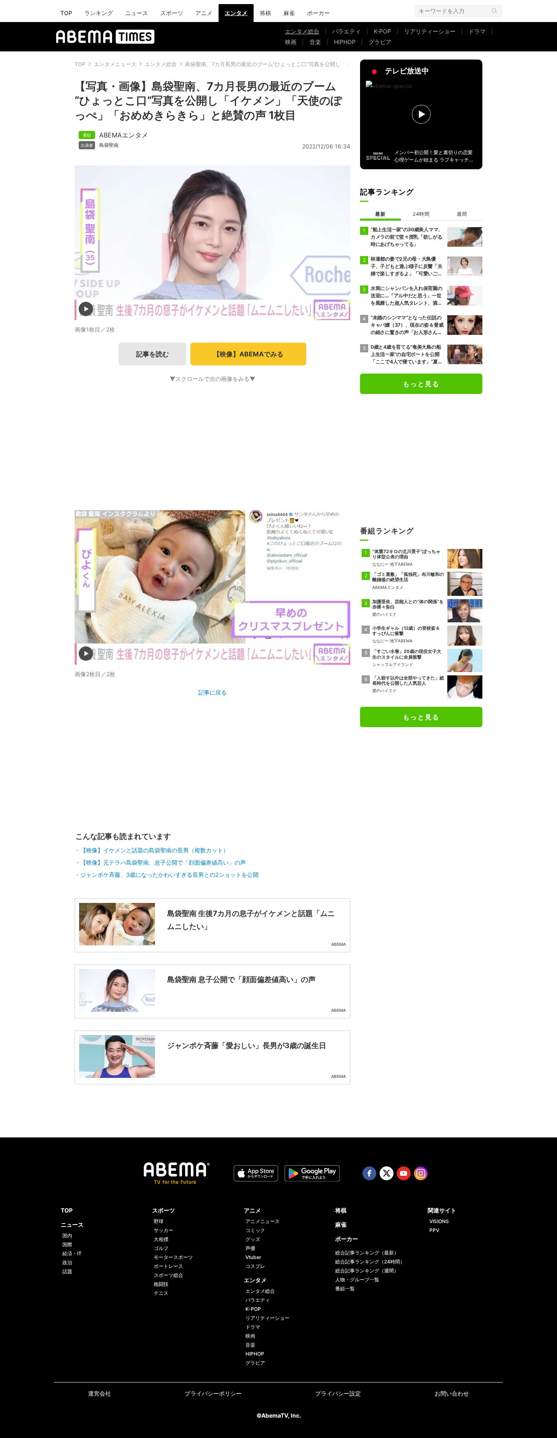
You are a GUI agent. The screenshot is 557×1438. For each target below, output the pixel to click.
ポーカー (318, 12)
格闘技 (161, 1284)
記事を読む (152, 354)
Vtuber (253, 1257)
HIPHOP (345, 41)
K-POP (382, 31)
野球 (159, 1221)
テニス (161, 1293)
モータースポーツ (173, 1257)
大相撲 (161, 1239)
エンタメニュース (115, 64)
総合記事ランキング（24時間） (370, 1262)
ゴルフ (161, 1248)
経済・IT (72, 1253)
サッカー (163, 1230)
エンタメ (236, 12)
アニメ (203, 12)
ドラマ (477, 31)
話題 (67, 1271)
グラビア (380, 41)
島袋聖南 (109, 145)
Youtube (404, 1173)
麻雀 (289, 12)
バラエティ (346, 31)
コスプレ (255, 1266)
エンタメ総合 (302, 31)
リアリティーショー (429, 31)
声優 (250, 1248)
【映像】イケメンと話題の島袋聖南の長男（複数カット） (154, 850)
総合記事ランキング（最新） (367, 1253)
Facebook (369, 1173)
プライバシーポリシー (213, 1393)
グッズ (252, 1239)
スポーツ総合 (168, 1275)
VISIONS (439, 1221)
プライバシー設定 (338, 1393)
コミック (255, 1230)
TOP (66, 12)
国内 (67, 1235)
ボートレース (168, 1266)
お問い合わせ (452, 1393)
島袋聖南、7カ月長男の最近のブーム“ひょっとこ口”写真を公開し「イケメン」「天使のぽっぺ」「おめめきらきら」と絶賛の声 (337, 64)
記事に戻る (212, 692)
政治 (67, 1262)
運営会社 (99, 1393)
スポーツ (171, 12)
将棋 (265, 12)
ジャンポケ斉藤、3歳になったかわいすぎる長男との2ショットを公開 (169, 874)
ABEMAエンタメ (123, 135)
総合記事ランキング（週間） (367, 1271)
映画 (290, 41)
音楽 (315, 41)
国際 (67, 1244)
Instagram (421, 1173)
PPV (434, 1230)
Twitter (386, 1173)
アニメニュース (262, 1221)
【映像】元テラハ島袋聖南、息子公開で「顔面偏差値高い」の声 (163, 862)
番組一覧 (345, 1288)
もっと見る (421, 384)
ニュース (136, 12)
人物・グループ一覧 (357, 1280)
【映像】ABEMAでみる (248, 354)
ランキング (98, 12)
